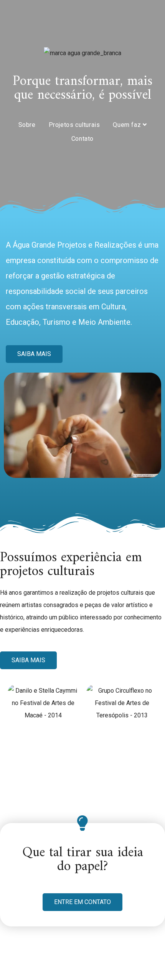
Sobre (27, 124)
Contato (82, 138)
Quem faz (127, 124)
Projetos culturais (74, 124)
